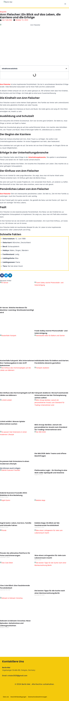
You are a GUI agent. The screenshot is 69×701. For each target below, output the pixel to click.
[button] (66, 68)
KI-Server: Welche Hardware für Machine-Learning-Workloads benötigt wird (17, 310)
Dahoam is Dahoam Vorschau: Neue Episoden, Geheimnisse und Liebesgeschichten (15, 623)
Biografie (3, 12)
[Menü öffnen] (65, 3)
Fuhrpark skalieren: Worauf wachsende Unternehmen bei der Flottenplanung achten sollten (51, 395)
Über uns (6, 697)
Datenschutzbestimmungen (37, 697)
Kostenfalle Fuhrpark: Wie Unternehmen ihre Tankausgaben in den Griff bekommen (17, 363)
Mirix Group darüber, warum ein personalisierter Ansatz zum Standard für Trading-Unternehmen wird (50, 427)
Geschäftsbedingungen (18, 697)
